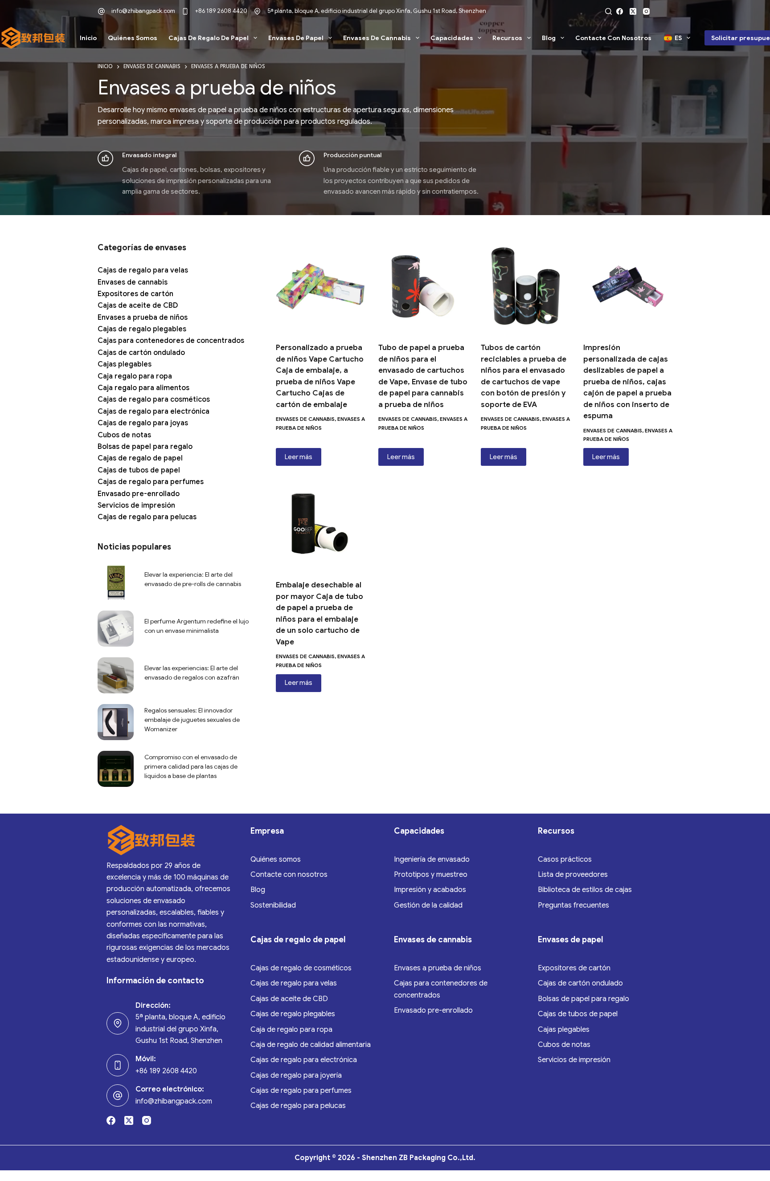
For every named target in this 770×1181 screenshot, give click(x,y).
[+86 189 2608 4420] (185, 11)
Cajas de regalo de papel (208, 38)
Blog (549, 38)
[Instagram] (646, 11)
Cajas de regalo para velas (143, 270)
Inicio (88, 38)
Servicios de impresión (136, 505)
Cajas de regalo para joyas (143, 423)
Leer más (298, 457)
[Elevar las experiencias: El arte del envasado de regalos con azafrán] (116, 675)
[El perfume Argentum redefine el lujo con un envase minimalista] (116, 629)
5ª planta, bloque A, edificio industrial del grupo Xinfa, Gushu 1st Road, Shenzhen (376, 11)
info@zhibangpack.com (143, 11)
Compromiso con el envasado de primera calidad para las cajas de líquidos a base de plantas (191, 766)
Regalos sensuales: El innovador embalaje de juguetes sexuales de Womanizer (192, 719)
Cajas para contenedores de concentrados (171, 340)
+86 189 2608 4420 (221, 11)
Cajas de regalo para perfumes (151, 481)
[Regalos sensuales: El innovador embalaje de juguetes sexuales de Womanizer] (116, 722)
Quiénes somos (132, 38)
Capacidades (451, 38)
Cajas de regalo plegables (142, 329)
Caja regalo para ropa (135, 376)
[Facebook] (619, 11)
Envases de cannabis (377, 38)
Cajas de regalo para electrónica (153, 411)
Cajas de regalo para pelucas (147, 517)
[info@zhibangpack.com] (101, 11)
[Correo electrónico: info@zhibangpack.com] (117, 1095)
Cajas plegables (125, 364)
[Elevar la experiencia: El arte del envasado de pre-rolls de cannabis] (116, 582)
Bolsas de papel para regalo (145, 446)
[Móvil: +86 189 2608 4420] (117, 1065)
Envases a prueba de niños (143, 317)
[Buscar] (608, 11)
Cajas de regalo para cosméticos (154, 399)
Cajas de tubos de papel (139, 470)
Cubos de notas (124, 435)
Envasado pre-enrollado (139, 493)
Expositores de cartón (135, 293)
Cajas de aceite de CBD (138, 305)
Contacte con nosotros (613, 38)
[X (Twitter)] (633, 11)
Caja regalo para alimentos (143, 387)
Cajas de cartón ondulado (141, 352)
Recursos (507, 38)
